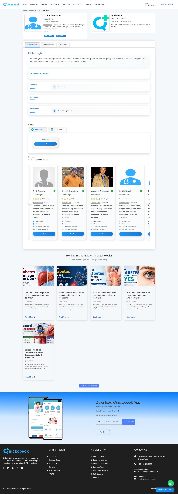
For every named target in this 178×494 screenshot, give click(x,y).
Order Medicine (99, 4)
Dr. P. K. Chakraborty (70, 191)
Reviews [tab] (63, 45)
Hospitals (44, 4)
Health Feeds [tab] (49, 45)
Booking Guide (54, 460)
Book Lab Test (78, 4)
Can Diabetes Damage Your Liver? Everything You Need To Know (37, 295)
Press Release (54, 470)
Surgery (88, 4)
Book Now (44, 234)
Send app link (129, 422)
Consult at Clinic (164, 489)
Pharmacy (53, 464)
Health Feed (66, 4)
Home (25, 4)
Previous (30, 202)
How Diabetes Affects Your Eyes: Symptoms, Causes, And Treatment (138, 295)
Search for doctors (100, 460)
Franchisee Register (100, 470)
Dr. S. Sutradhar (39, 191)
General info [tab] (32, 45)
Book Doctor (34, 4)
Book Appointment (100, 457)
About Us (52, 457)
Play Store (103, 432)
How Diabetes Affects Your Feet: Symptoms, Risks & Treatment (104, 295)
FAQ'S (51, 474)
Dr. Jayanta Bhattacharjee (100, 191)
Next (148, 202)
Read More (29, 317)
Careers (52, 467)
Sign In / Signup (166, 4)
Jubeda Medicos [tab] (59, 129)
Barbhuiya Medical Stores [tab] (40, 129)
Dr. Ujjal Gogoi (125, 191)
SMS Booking (98, 474)
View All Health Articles (89, 385)
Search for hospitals (100, 464)
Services (96, 477)
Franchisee (54, 4)
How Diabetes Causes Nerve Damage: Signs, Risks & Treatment (71, 295)
